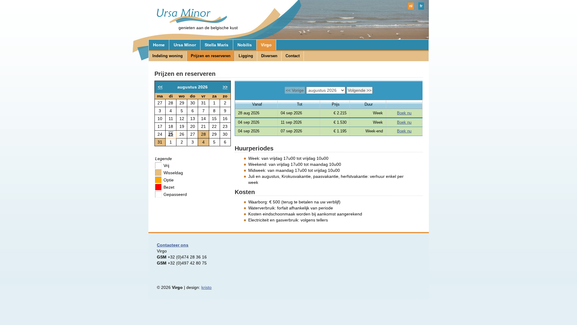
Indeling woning (167, 56)
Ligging (246, 56)
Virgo (266, 44)
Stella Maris (216, 44)
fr (421, 6)
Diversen (269, 56)
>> (225, 87)
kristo (206, 287)
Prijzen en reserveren (210, 56)
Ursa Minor (185, 44)
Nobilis (244, 44)
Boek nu (404, 113)
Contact (292, 56)
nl (410, 6)
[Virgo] (189, 21)
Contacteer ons (172, 245)
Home (159, 44)
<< (160, 87)
